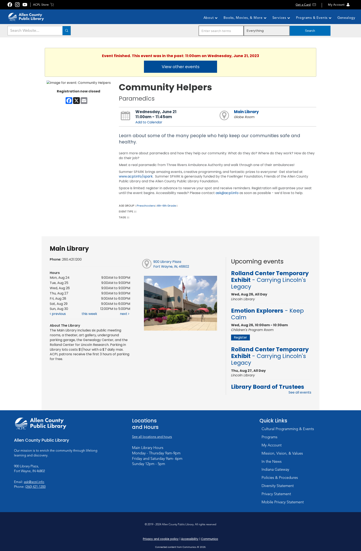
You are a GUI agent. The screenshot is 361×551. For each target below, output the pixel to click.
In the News (272, 461)
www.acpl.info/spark (136, 176)
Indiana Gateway (275, 469)
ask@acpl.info (227, 192)
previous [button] (58, 313)
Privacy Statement (276, 494)
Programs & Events (312, 18)
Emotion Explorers (267, 314)
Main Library (246, 112)
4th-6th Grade (166, 205)
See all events (300, 392)
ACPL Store (41, 4)
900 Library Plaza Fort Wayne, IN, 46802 (171, 264)
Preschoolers (146, 205)
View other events (181, 67)
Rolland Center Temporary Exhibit (270, 280)
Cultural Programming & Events (288, 429)
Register (240, 337)
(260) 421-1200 (35, 487)
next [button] (124, 313)
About (209, 18)
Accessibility (189, 539)
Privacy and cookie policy (161, 539)
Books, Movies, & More (244, 18)
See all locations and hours (152, 437)
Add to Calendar (148, 122)
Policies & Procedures (280, 477)
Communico (209, 539)
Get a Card (303, 4)
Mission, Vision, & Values (282, 453)
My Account (336, 4)
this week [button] (89, 313)
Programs (269, 437)
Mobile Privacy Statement (283, 502)
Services (279, 18)
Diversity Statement (278, 485)
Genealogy (346, 18)
